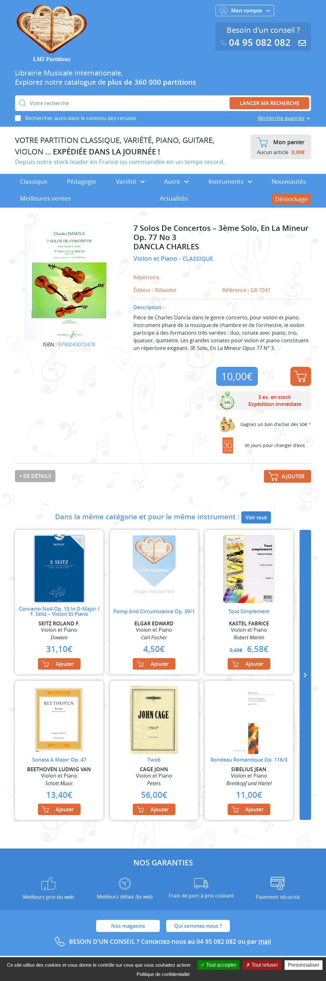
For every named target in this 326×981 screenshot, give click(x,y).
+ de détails (35, 476)
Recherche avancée (281, 118)
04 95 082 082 (259, 42)
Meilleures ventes (45, 198)
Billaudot (165, 290)
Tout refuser (264, 965)
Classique (33, 181)
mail (265, 941)
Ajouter (300, 376)
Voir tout (256, 517)
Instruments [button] (227, 181)
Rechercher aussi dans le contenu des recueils (80, 118)
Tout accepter (220, 965)
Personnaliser (303, 965)
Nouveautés (289, 181)
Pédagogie (81, 181)
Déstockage (291, 199)
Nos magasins (128, 925)
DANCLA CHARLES (166, 246)
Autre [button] (173, 181)
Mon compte (247, 10)
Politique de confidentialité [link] (163, 974)
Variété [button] (127, 181)
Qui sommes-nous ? (198, 925)
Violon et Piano (156, 258)
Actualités (174, 198)
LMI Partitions (51, 59)
